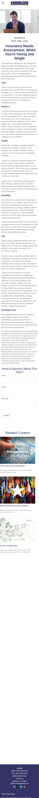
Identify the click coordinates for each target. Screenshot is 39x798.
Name (3, 375)
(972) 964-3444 (22, 771)
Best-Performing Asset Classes (14, 506)
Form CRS (11, 794)
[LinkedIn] (21, 786)
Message (4, 398)
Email (3, 387)
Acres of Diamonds (8, 545)
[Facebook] (14, 786)
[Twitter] (17, 786)
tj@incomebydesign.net (19, 783)
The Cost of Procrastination (12, 466)
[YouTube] (24, 786)
